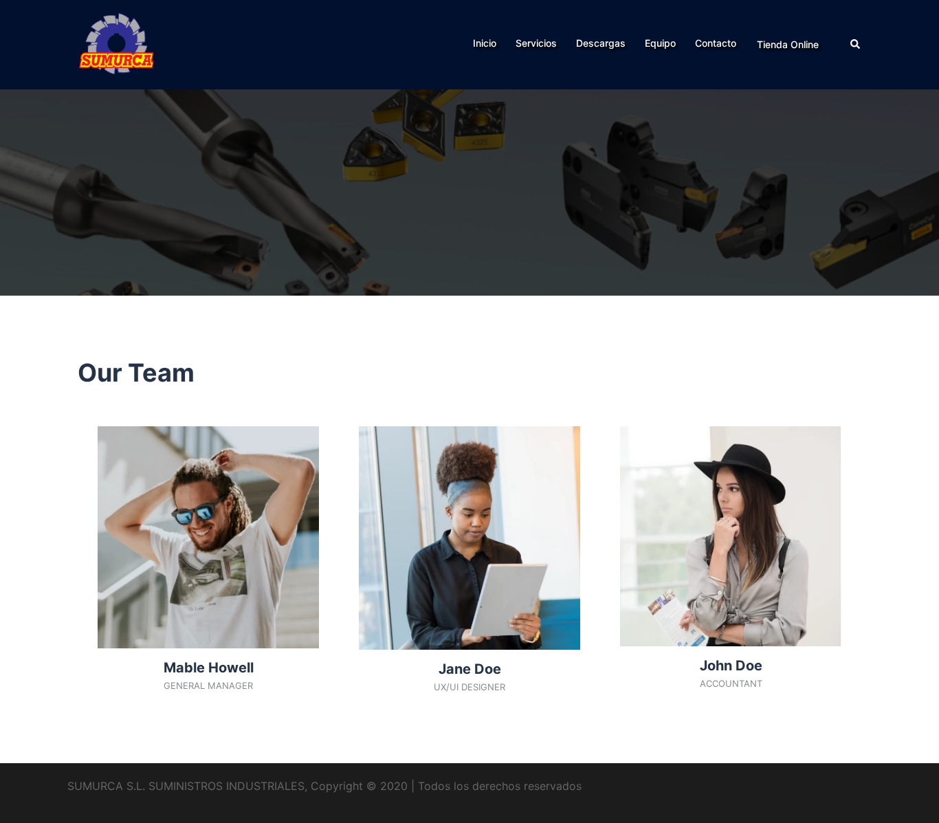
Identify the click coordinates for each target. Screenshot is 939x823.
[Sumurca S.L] (117, 43)
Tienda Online (788, 44)
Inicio (484, 43)
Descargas (601, 43)
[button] (855, 44)
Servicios (536, 43)
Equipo (660, 43)
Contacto (715, 43)
